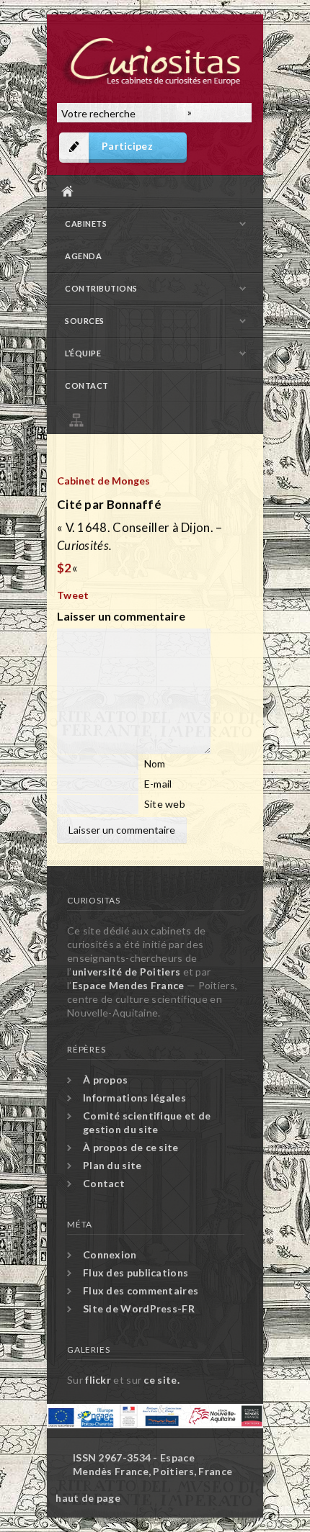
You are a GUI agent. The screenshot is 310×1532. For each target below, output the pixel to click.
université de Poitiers (126, 971)
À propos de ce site (131, 1147)
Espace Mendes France (128, 985)
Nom (155, 763)
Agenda (83, 256)
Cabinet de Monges (103, 480)
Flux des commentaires (140, 1290)
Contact (87, 385)
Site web (164, 804)
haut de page (88, 1498)
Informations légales (134, 1097)
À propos (105, 1079)
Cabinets (86, 223)
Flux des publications (135, 1272)
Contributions (101, 288)
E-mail (158, 784)
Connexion (110, 1254)
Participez (127, 146)
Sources (85, 320)
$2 (64, 567)
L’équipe (83, 353)
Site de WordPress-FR (139, 1308)
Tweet (73, 595)
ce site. (161, 1380)
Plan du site (158, 418)
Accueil (151, 191)
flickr (98, 1380)
